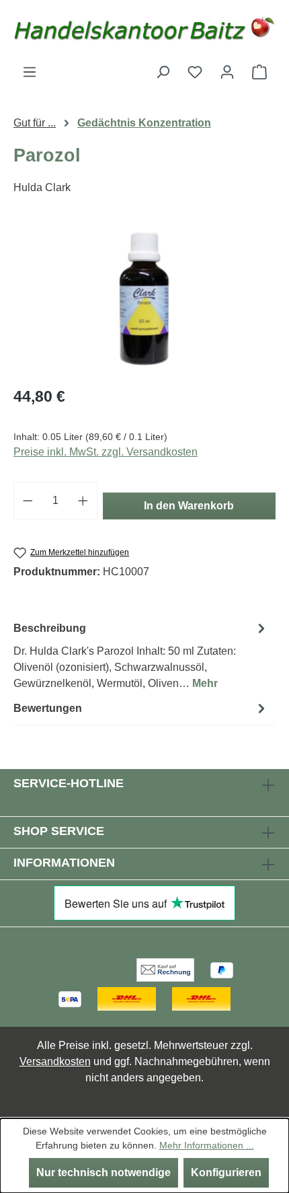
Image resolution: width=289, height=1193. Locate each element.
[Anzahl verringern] (27, 500)
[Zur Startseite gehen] (144, 32)
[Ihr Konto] (227, 72)
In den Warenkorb (189, 505)
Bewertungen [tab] (47, 708)
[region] (144, 298)
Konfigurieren (226, 1172)
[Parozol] (144, 298)
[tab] (141, 655)
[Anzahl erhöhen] (83, 500)
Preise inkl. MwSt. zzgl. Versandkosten (105, 452)
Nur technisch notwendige (103, 1172)
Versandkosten (55, 1061)
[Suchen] (163, 72)
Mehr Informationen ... (206, 1145)
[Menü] (29, 72)
